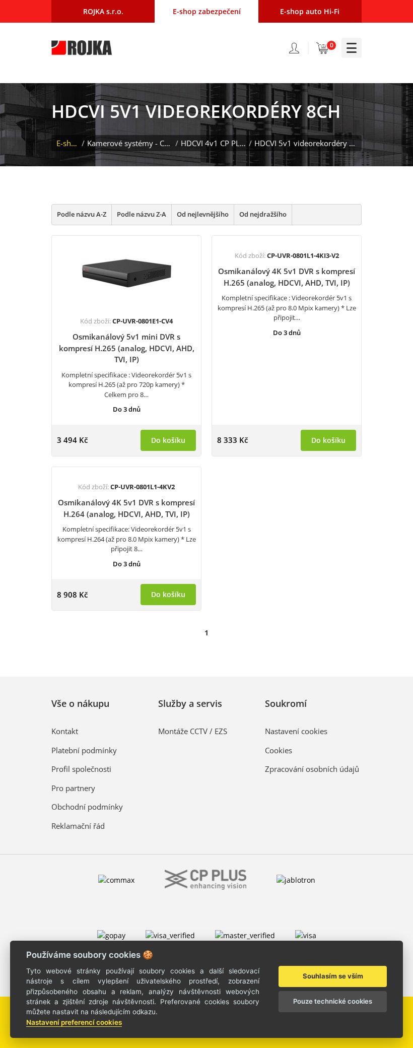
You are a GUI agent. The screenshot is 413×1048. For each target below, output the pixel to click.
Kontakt (64, 731)
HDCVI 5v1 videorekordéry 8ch (305, 143)
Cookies (278, 750)
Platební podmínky (84, 750)
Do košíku (168, 440)
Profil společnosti (81, 769)
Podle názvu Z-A (141, 214)
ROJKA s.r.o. (103, 11)
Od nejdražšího (263, 214)
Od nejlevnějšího (203, 214)
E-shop (67, 143)
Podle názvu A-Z (81, 214)
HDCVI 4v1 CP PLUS (213, 143)
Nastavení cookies (296, 731)
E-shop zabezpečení (207, 11)
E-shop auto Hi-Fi (309, 11)
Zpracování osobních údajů (312, 769)
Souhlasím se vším (333, 976)
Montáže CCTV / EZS (192, 731)
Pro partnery (73, 788)
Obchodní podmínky (87, 807)
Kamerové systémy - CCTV (130, 143)
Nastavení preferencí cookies (74, 1022)
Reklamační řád (78, 826)
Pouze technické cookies (332, 1001)
